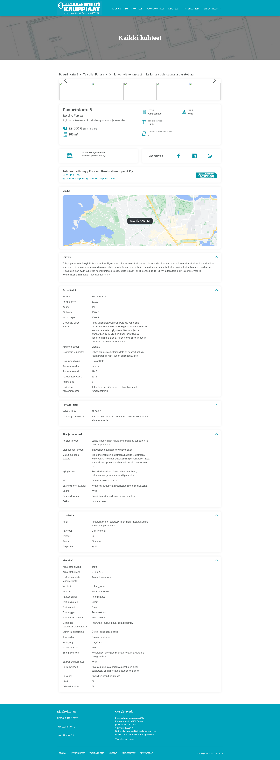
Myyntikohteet (133, 8)
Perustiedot (69, 290)
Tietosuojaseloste (67, 718)
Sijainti (66, 190)
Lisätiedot (68, 515)
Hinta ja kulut (70, 404)
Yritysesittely (191, 8)
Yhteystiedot (211, 8)
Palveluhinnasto (66, 727)
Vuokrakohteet (155, 8)
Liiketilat (173, 8)
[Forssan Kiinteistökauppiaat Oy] (79, 8)
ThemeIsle (218, 753)
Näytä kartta (140, 220)
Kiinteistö (68, 560)
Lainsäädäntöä (65, 735)
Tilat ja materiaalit (73, 434)
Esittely (67, 257)
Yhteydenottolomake (124, 739)
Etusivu (116, 8)
